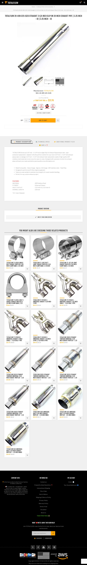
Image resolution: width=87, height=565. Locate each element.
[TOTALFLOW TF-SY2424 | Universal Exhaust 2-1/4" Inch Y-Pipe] (43, 285)
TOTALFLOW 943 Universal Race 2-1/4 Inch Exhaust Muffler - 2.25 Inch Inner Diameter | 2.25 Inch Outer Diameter (14, 452)
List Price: (41, 98)
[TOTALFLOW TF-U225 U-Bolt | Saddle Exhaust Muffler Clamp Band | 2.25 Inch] (16, 285)
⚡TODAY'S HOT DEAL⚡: (40, 100)
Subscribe (39, 538)
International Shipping (43, 488)
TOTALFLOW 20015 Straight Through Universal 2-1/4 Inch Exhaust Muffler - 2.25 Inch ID (68, 339)
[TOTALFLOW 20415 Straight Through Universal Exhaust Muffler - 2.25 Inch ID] (16, 396)
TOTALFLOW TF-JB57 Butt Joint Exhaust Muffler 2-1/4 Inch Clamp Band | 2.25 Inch (42, 264)
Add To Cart (43, 120)
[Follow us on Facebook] (38, 547)
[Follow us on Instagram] (54, 547)
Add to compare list (58, 120)
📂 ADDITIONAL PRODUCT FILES (64, 142)
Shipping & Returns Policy (43, 497)
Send (53, 533)
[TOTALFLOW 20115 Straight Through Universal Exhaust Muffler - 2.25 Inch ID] (16, 359)
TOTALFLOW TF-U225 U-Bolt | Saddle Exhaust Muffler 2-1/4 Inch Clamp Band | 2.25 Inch (15, 302)
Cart (81, 2)
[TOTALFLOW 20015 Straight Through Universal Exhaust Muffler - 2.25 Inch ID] (70, 322)
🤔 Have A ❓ (43, 145)
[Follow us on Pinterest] (49, 547)
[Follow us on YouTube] (44, 547)
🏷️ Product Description (22, 142)
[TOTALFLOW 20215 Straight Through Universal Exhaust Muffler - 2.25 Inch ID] (43, 359)
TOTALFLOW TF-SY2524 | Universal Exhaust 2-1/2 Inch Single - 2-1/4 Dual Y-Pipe (69, 301)
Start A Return (43, 494)
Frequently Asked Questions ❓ (43, 485)
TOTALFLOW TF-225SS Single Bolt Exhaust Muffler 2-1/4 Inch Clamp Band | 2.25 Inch (14, 264)
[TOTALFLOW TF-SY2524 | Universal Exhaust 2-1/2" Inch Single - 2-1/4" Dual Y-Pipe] (70, 285)
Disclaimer (43, 509)
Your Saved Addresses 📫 (71, 485)
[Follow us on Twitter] (33, 547)
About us (43, 512)
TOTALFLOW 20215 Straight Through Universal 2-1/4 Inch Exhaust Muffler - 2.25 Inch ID (41, 377)
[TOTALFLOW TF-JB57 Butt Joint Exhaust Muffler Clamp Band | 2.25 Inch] (43, 247)
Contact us (43, 482)
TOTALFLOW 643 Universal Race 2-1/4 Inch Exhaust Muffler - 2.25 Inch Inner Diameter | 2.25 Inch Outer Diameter (68, 415)
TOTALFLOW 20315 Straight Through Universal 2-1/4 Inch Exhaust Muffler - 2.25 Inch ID (68, 377)
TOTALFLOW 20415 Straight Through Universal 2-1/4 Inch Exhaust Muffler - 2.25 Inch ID (15, 414)
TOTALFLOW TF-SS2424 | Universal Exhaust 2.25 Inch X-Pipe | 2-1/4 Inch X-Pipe (42, 338)
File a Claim (43, 491)
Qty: (22, 120)
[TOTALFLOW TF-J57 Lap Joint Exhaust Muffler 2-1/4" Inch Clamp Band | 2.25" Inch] (70, 247)
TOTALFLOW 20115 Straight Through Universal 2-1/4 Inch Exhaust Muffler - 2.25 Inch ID (15, 377)
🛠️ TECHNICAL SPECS (43, 142)
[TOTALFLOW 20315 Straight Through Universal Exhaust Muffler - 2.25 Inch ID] (70, 359)
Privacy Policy (43, 500)
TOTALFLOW (48, 91)
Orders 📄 (71, 482)
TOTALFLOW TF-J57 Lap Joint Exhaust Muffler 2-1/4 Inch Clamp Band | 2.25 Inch (68, 264)
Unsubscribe (48, 538)
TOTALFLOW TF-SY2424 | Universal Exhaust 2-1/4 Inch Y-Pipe (42, 301)
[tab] (22, 142)
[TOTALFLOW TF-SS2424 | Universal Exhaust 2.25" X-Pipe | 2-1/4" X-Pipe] (43, 322)
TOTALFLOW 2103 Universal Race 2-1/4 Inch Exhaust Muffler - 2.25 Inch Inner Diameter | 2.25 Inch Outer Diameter (41, 415)
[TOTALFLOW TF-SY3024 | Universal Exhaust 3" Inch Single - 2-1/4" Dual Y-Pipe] (16, 322)
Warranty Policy (43, 503)
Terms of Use (43, 506)
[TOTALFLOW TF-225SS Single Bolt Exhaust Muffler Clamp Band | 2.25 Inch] (16, 247)
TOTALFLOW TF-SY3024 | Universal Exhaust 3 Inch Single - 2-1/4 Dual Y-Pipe (14, 338)
